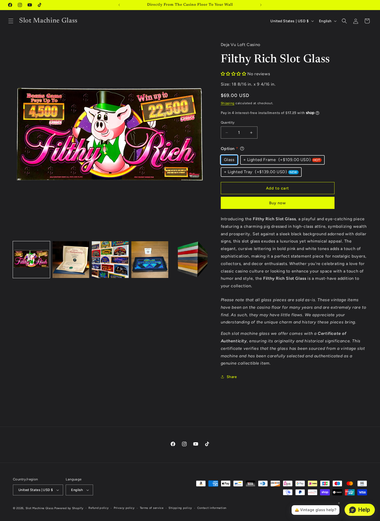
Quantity (228, 122)
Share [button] (232, 377)
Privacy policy (124, 508)
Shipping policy (180, 508)
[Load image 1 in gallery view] (31, 259)
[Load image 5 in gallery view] (189, 259)
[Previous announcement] (119, 5)
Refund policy (98, 508)
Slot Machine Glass (40, 508)
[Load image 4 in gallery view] (149, 259)
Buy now (277, 203)
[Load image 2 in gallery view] (70, 259)
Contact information (211, 508)
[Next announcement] (261, 5)
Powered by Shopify (68, 508)
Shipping (228, 103)
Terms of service (152, 508)
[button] (11, 21)
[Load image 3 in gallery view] (110, 259)
